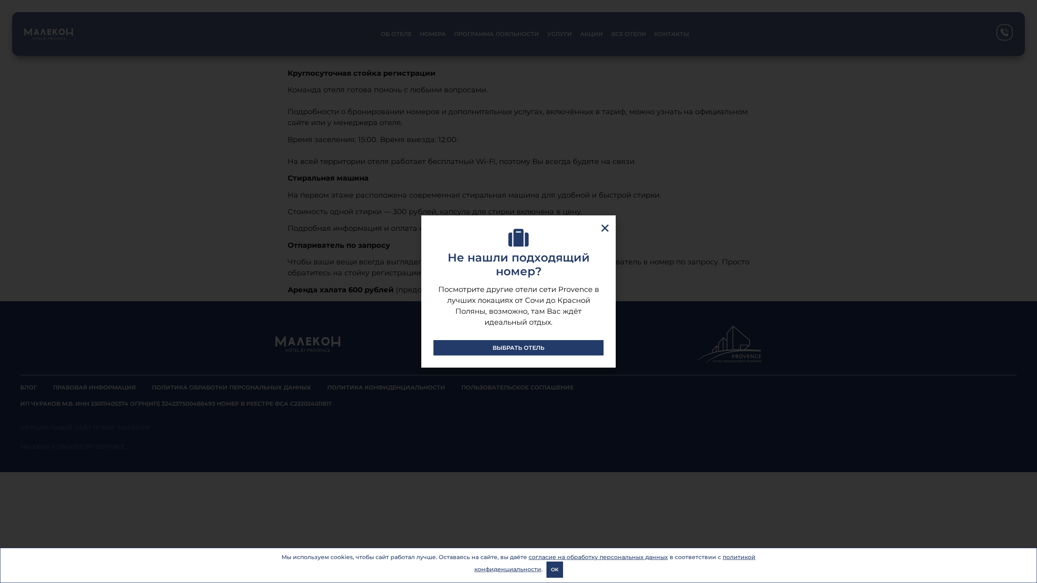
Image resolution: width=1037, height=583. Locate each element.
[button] (605, 228)
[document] (518, 291)
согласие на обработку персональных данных (598, 557)
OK (555, 569)
